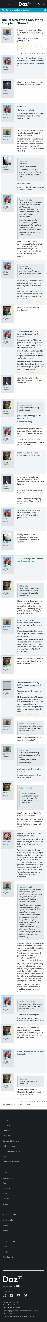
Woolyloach (7, 36)
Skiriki (5, 66)
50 (41, 53)
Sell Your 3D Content (11, 1141)
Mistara (5, 386)
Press (5, 1193)
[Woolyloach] (7, 32)
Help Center (7, 1136)
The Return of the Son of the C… (15, 10)
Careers (6, 1199)
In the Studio (8, 1220)
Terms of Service (26, 1311)
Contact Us (7, 1125)
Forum (5, 1230)
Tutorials (6, 1130)
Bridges (6, 1204)
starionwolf (7, 841)
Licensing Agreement (10, 1311)
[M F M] (7, 685)
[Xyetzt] (7, 310)
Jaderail (5, 90)
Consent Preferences (11, 1162)
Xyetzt (5, 316)
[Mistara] (7, 381)
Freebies (6, 1252)
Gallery (5, 1225)
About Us (6, 1188)
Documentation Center (11, 1151)
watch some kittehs (25, 561)
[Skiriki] (7, 61)
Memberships (8, 1178)
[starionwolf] (7, 836)
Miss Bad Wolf (24, 405)
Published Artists (9, 1257)
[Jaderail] (7, 85)
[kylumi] (7, 161)
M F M (5, 691)
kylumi (5, 166)
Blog (4, 1183)
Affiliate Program (9, 1146)
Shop (5, 1246)
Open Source (8, 1156)
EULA (11, 1313)
